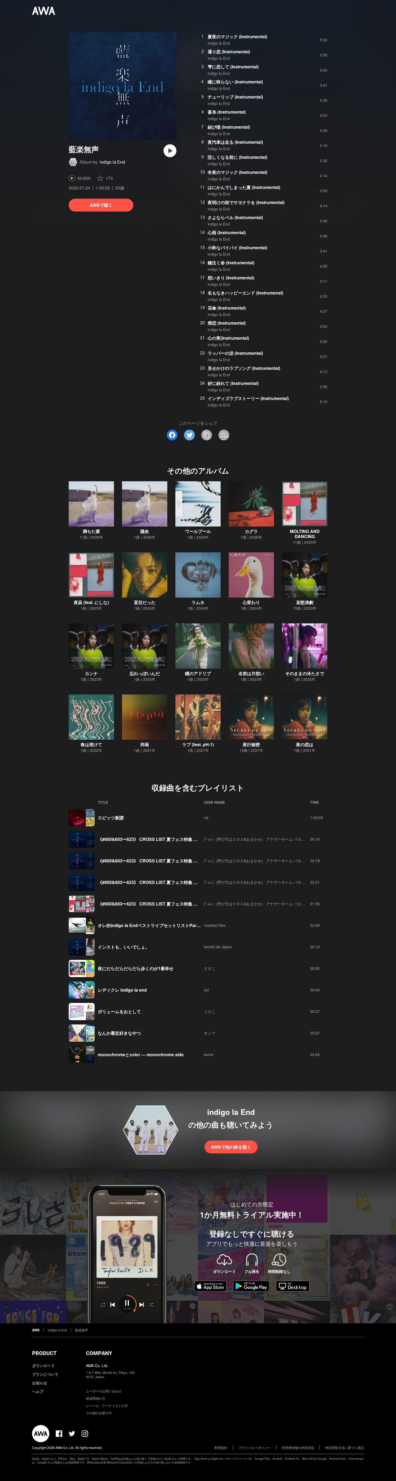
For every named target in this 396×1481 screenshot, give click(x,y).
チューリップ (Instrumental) (235, 97)
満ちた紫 (91, 531)
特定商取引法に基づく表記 (344, 1447)
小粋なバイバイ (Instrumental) (237, 247)
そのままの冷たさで (304, 673)
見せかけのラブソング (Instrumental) (244, 368)
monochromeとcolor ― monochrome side (141, 1054)
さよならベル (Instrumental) (235, 217)
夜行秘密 (251, 744)
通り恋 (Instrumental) (229, 51)
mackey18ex (214, 925)
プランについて (45, 1374)
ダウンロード (43, 1365)
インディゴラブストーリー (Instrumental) (248, 398)
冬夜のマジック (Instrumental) (237, 172)
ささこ (209, 968)
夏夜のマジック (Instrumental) (237, 36)
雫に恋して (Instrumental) (233, 67)
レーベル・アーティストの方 (107, 1405)
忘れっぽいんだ (145, 673)
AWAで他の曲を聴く (231, 1147)
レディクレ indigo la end (122, 990)
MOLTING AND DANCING (305, 533)
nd (206, 817)
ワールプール (198, 531)
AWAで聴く (101, 205)
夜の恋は (304, 744)
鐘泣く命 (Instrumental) (231, 262)
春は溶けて (91, 744)
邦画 (144, 744)
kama (208, 1054)
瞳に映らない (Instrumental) (235, 82)
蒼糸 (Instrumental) (227, 112)
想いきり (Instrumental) (231, 278)
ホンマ (209, 1033)
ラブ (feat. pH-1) (198, 744)
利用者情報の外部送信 (298, 1447)
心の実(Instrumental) (228, 338)
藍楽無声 (81, 1330)
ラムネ (198, 602)
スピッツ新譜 (111, 818)
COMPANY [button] (99, 1353)
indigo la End (112, 162)
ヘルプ (37, 1391)
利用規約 (220, 1447)
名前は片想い (251, 673)
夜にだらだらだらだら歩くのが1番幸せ (135, 968)
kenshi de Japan (218, 946)
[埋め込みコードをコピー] (223, 435)
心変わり (251, 602)
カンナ (91, 673)
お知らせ (39, 1382)
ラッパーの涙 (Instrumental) (235, 353)
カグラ (251, 531)
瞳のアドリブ (198, 673)
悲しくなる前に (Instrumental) (237, 157)
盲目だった (144, 602)
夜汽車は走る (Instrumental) (235, 142)
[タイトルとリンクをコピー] (206, 435)
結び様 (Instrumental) (229, 127)
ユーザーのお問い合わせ (103, 1391)
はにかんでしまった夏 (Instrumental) (244, 187)
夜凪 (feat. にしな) (91, 602)
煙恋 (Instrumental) (227, 323)
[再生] (170, 150)
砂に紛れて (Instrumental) (233, 383)
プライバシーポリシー (254, 1447)
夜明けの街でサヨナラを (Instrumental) (246, 202)
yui (206, 989)
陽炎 (144, 531)
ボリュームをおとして (119, 1011)
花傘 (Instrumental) (227, 308)
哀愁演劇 (304, 602)
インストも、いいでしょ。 (124, 947)
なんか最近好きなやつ (119, 1033)
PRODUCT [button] (44, 1353)
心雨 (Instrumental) (227, 232)
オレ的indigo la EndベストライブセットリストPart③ (150, 925)
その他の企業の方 (99, 1412)
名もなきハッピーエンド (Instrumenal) (245, 293)
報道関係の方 (95, 1398)
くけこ (209, 1011)
